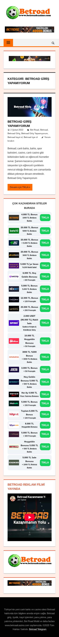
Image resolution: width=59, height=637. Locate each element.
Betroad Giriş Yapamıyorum (34, 133)
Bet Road (34, 130)
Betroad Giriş (14, 133)
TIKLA (45, 217)
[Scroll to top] (54, 632)
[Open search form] (53, 43)
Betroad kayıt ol (15, 137)
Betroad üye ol (31, 137)
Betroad (44, 130)
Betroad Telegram (37, 629)
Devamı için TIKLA (19, 187)
